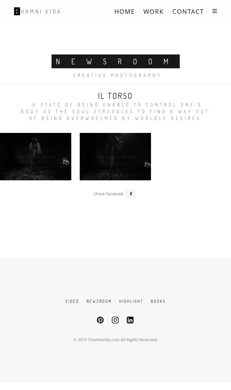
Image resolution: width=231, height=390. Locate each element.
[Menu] (214, 10)
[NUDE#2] (115, 156)
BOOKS (158, 301)
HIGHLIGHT (131, 301)
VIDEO (72, 301)
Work (153, 11)
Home (124, 11)
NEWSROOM (99, 301)
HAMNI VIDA (38, 11)
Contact (188, 11)
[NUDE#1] (35, 156)
